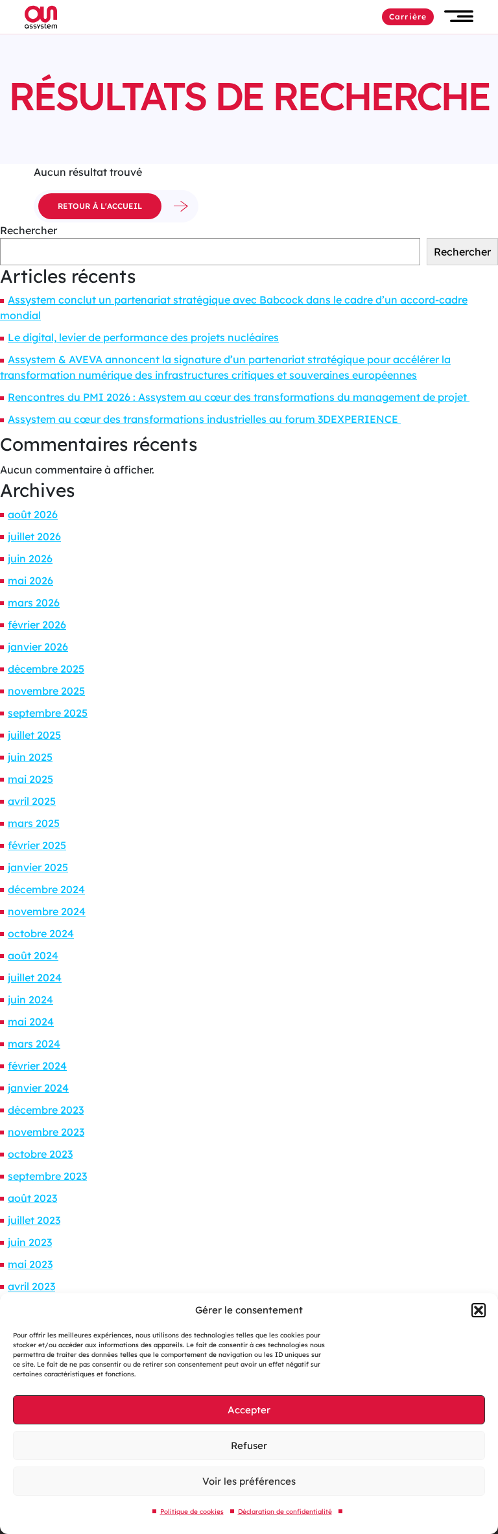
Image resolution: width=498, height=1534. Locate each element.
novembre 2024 (47, 911)
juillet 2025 (34, 734)
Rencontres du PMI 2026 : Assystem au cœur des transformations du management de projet (238, 396)
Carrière (408, 16)
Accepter (249, 1410)
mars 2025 (34, 823)
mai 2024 (31, 1021)
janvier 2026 (38, 646)
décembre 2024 (46, 889)
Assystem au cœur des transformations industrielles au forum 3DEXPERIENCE (204, 419)
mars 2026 (34, 602)
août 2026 (33, 514)
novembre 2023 (46, 1131)
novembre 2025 (46, 690)
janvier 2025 (38, 867)
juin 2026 (30, 558)
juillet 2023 (34, 1220)
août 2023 (32, 1198)
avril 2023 (31, 1286)
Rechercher (28, 230)
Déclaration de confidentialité (285, 1511)
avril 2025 (32, 801)
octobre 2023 (40, 1153)
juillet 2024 (35, 977)
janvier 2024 (38, 1087)
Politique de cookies (192, 1511)
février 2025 (37, 845)
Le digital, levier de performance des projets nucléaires (143, 337)
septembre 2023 (47, 1175)
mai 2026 (30, 580)
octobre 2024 (41, 933)
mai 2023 (30, 1264)
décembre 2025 (46, 668)
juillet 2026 (34, 536)
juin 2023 (30, 1242)
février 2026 (37, 624)
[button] (478, 1310)
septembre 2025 (48, 712)
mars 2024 (34, 1043)
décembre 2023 (46, 1109)
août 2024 (33, 955)
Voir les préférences (249, 1481)
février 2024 (37, 1065)
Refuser (249, 1445)
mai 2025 (30, 779)
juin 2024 (30, 999)
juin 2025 (30, 756)
